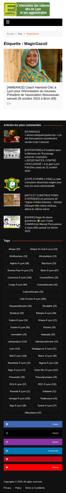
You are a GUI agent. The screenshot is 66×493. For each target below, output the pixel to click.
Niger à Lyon (16, 370)
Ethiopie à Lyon (46, 313)
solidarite (49, 391)
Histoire (49, 327)
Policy (18, 488)
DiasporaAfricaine (20, 306)
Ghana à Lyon (47, 320)
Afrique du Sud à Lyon (43, 249)
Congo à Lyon (17, 284)
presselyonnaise (46, 377)
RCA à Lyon (18, 384)
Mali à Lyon (18, 355)
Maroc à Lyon (47, 355)
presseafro (17, 377)
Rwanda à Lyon (20, 391)
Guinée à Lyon (20, 327)
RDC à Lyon (47, 384)
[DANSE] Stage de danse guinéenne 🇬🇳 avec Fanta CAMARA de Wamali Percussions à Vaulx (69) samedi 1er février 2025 (43, 224)
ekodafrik (50, 306)
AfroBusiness (18, 256)
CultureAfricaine (33, 291)
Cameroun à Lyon (20, 277)
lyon (15, 348)
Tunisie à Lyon (47, 405)
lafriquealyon (17, 341)
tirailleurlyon (48, 398)
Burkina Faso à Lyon (20, 270)
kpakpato (48, 334)
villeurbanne (33, 412)
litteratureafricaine (46, 341)
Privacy (7, 488)
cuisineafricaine (47, 284)
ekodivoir (17, 313)
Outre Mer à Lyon (46, 370)
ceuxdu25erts (49, 277)
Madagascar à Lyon (44, 348)
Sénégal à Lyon (19, 398)
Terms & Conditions (35, 488)
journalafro (19, 334)
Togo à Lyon (17, 405)
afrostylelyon (48, 256)
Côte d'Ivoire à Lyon (33, 299)
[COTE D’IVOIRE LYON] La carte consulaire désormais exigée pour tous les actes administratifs (43, 182)
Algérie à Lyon (19, 263)
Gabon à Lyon (18, 320)
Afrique (14, 249)
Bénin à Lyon (49, 270)
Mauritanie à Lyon (19, 363)
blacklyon (49, 263)
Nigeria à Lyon (48, 363)
